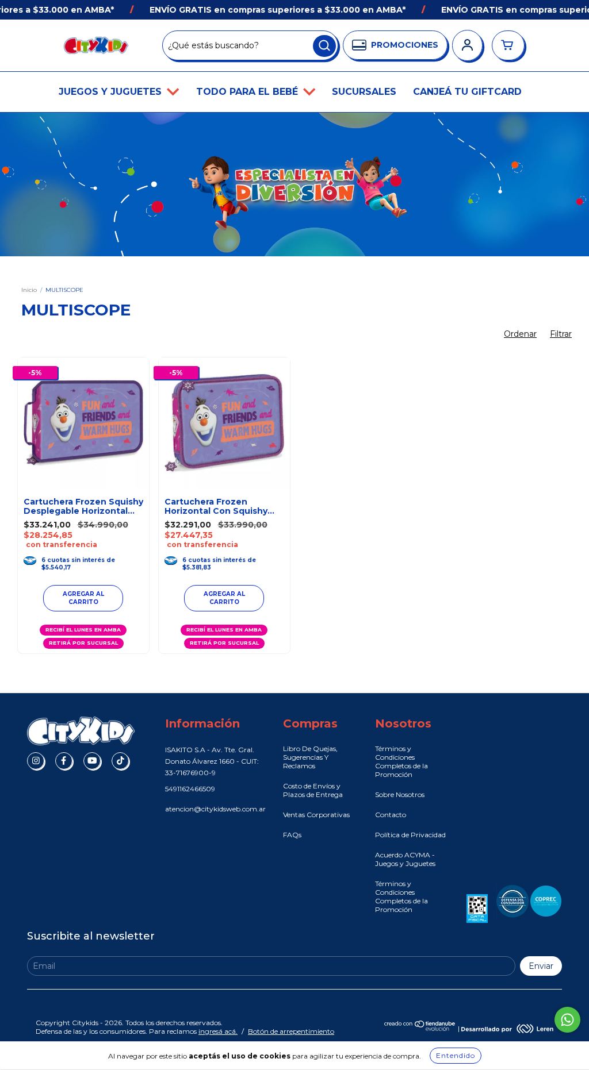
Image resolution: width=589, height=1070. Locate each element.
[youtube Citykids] (92, 760)
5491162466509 (190, 788)
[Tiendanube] (420, 1028)
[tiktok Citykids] (120, 760)
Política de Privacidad (410, 834)
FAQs (292, 834)
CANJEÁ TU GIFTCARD (467, 91)
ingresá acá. (218, 1031)
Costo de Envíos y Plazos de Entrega (313, 790)
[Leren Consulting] (507, 1028)
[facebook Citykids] (63, 760)
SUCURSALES (364, 91)
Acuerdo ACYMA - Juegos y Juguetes (405, 859)
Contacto (390, 814)
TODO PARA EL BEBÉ (248, 91)
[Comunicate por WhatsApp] (567, 1020)
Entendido (455, 1055)
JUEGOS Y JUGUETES (112, 91)
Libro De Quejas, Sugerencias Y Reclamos (310, 757)
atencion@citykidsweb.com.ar (215, 809)
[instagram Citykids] (35, 760)
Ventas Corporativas (316, 814)
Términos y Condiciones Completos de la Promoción (401, 761)
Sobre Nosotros (399, 794)
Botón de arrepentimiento (291, 1031)
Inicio (29, 290)
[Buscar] (324, 46)
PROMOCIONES (404, 45)
